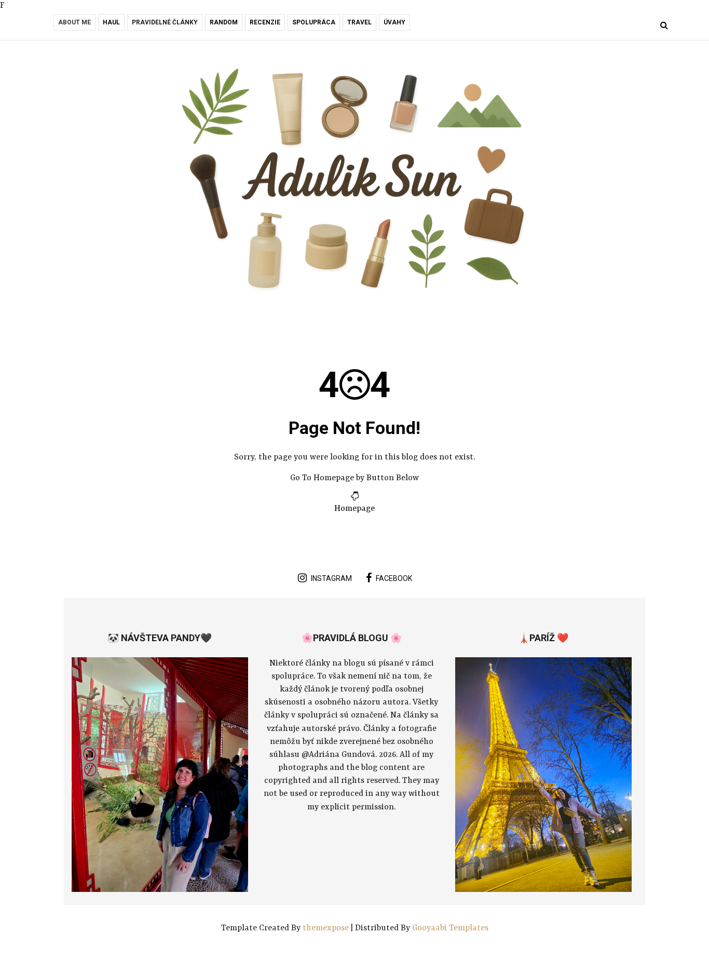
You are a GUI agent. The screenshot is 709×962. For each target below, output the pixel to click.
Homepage (354, 508)
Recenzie (265, 22)
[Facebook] (57, 26)
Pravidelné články (165, 22)
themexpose (326, 928)
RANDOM (224, 22)
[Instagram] (71, 26)
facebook (394, 578)
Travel (359, 22)
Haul (111, 22)
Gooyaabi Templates (450, 928)
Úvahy (394, 22)
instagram (331, 578)
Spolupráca (313, 22)
